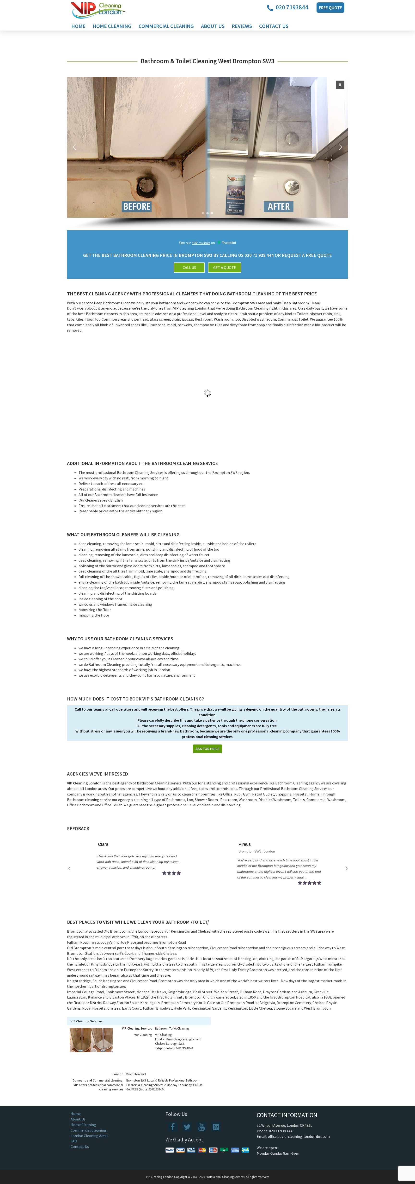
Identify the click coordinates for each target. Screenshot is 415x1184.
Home (78, 26)
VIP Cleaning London (159, 1177)
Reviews (242, 26)
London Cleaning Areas (89, 1135)
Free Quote (330, 7)
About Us (213, 26)
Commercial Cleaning (166, 26)
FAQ (74, 1141)
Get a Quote (224, 267)
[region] (207, 153)
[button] (340, 85)
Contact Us (273, 26)
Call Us (189, 267)
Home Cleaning (112, 26)
